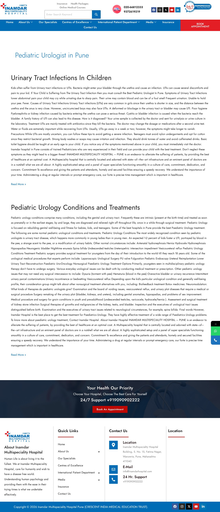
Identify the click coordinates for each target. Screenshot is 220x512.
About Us (24, 22)
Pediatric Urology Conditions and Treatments (75, 207)
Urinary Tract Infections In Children (61, 78)
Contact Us (90, 27)
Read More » (18, 184)
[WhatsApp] (215, 331)
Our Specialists (48, 22)
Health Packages (79, 3)
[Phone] (215, 340)
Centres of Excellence (75, 22)
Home (9, 22)
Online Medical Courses (72, 7)
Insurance (62, 3)
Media (149, 22)
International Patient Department (117, 22)
